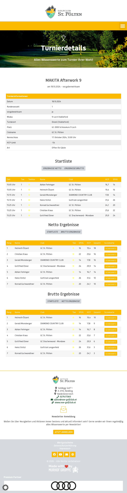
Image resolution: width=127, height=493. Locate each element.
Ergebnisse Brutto (74, 168)
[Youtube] (60, 454)
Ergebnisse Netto (52, 168)
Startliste (52, 231)
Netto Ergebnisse (71, 301)
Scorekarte (111, 248)
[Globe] (72, 454)
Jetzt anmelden (63, 431)
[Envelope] (66, 454)
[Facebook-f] (54, 454)
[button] (122, 26)
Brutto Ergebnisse (70, 231)
